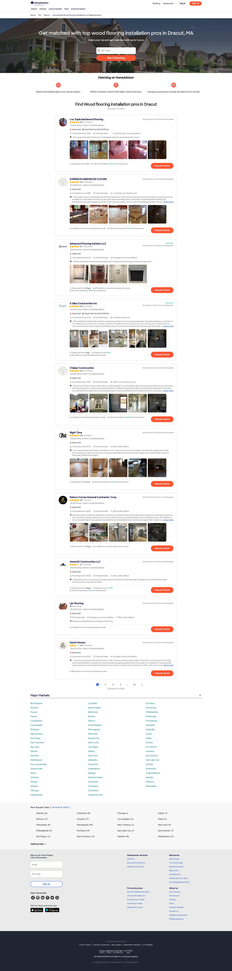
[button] (79, 149)
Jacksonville (36, 768)
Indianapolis (36, 795)
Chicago (34, 790)
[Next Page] (142, 684)
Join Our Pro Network (136, 896)
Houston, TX (83, 819)
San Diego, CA (43, 836)
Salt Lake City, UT (125, 830)
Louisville (92, 703)
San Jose (34, 747)
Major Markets (39, 695)
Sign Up (195, 3)
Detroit (91, 721)
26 (134, 684)
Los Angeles (36, 725)
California (109, 951)
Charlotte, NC (84, 813)
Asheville (92, 760)
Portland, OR (83, 830)
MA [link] (39, 15)
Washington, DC (166, 836)
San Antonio (152, 755)
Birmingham (36, 703)
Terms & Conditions (130, 956)
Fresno (33, 716)
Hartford (34, 755)
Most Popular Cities (39, 807)
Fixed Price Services (135, 867)
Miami (33, 773)
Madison (150, 782)
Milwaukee (151, 786)
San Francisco (37, 742)
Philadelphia (152, 712)
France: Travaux (85, 945)
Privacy (102, 951)
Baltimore (93, 712)
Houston (150, 751)
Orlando (34, 777)
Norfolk (149, 764)
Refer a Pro (173, 870)
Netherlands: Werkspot (132, 945)
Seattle (149, 777)
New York (93, 755)
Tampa (33, 782)
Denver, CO (42, 819)
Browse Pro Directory (136, 863)
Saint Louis (93, 742)
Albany (91, 751)
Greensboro (94, 768)
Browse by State (60, 807)
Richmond (151, 768)
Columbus (93, 790)
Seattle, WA (123, 836)
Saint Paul (93, 734)
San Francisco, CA (86, 836)
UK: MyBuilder (148, 945)
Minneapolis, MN (85, 825)
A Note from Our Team (178, 878)
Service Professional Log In (138, 892)
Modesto (34, 729)
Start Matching (116, 58)
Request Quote (162, 165)
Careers (172, 900)
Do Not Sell (118, 951)
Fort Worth (151, 747)
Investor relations (176, 907)
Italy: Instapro (116, 945)
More (66, 9)
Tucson (33, 712)
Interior (34, 9)
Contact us (174, 911)
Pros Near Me (174, 874)
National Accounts (135, 907)
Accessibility (128, 952)
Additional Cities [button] (37, 844)
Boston (91, 716)
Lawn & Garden (55, 9)
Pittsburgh (151, 716)
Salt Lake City (152, 760)
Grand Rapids (95, 725)
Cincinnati (93, 782)
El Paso (149, 742)
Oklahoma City (95, 795)
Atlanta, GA (41, 813)
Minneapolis (94, 729)
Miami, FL (162, 819)
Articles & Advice (78, 9)
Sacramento (36, 734)
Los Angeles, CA (125, 819)
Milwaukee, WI (43, 825)
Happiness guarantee (178, 915)
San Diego (35, 738)
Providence (151, 721)
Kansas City (93, 738)
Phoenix (34, 707)
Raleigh (91, 773)
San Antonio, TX (166, 830)
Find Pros (131, 859)
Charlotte (93, 764)
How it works (174, 892)
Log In (182, 3)
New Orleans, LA (125, 825)
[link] (116, 122)
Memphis (150, 725)
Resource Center (176, 867)
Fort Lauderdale (38, 764)
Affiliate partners (176, 919)
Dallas (149, 738)
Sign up (46, 884)
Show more (168, 202)
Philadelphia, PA (44, 830)
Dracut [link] (47, 15)
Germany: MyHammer (101, 945)
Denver (34, 751)
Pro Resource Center (136, 900)
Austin (149, 734)
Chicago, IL (122, 813)
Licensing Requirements (179, 882)
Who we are (174, 896)
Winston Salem (95, 777)
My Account (174, 859)
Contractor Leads (134, 903)
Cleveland (93, 786)
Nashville (150, 729)
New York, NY (164, 825)
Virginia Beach (153, 773)
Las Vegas (93, 747)
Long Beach (36, 721)
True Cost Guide (176, 863)
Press (171, 903)
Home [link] (33, 15)
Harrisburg (151, 707)
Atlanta (34, 786)
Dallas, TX (162, 813)
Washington (36, 760)
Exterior (43, 9)
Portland (150, 703)
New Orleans (94, 707)
